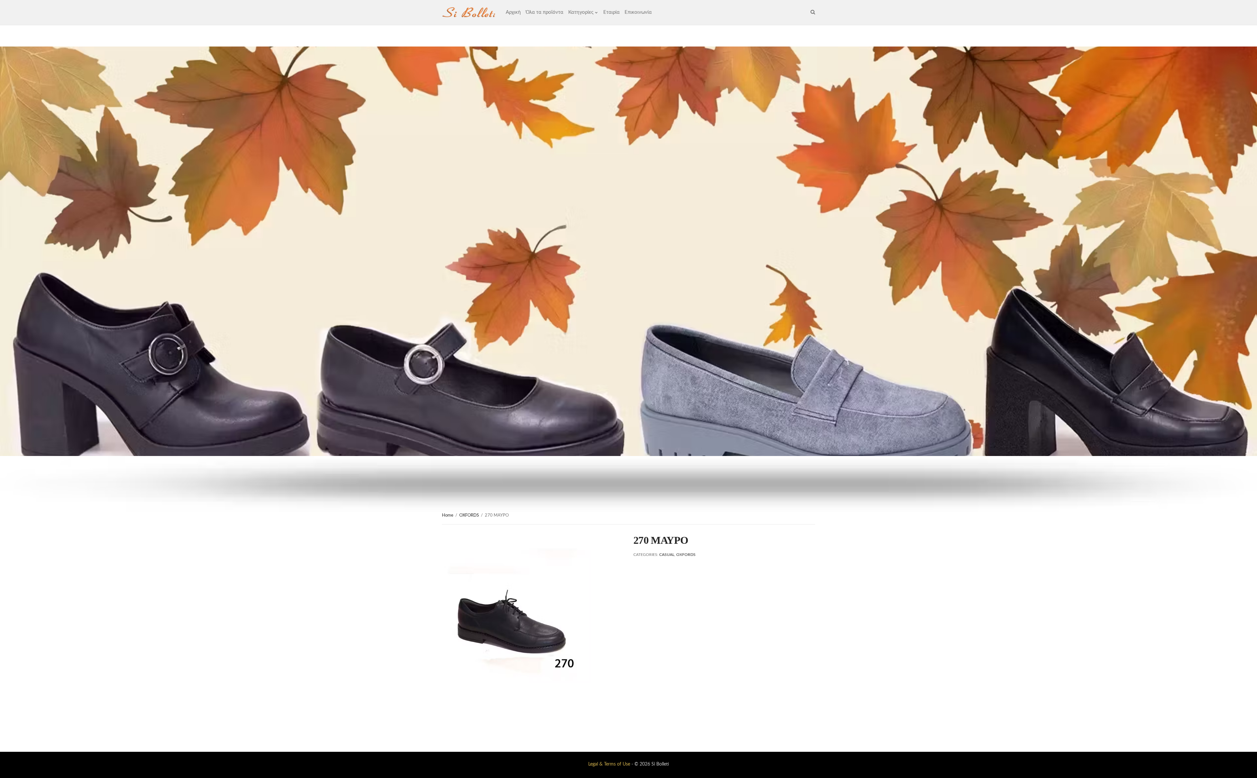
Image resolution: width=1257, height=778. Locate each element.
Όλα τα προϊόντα (544, 12)
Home (447, 515)
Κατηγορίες (580, 12)
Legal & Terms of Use (609, 764)
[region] (628, 279)
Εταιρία (611, 12)
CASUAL (666, 555)
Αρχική (513, 12)
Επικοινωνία (638, 12)
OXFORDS (469, 515)
